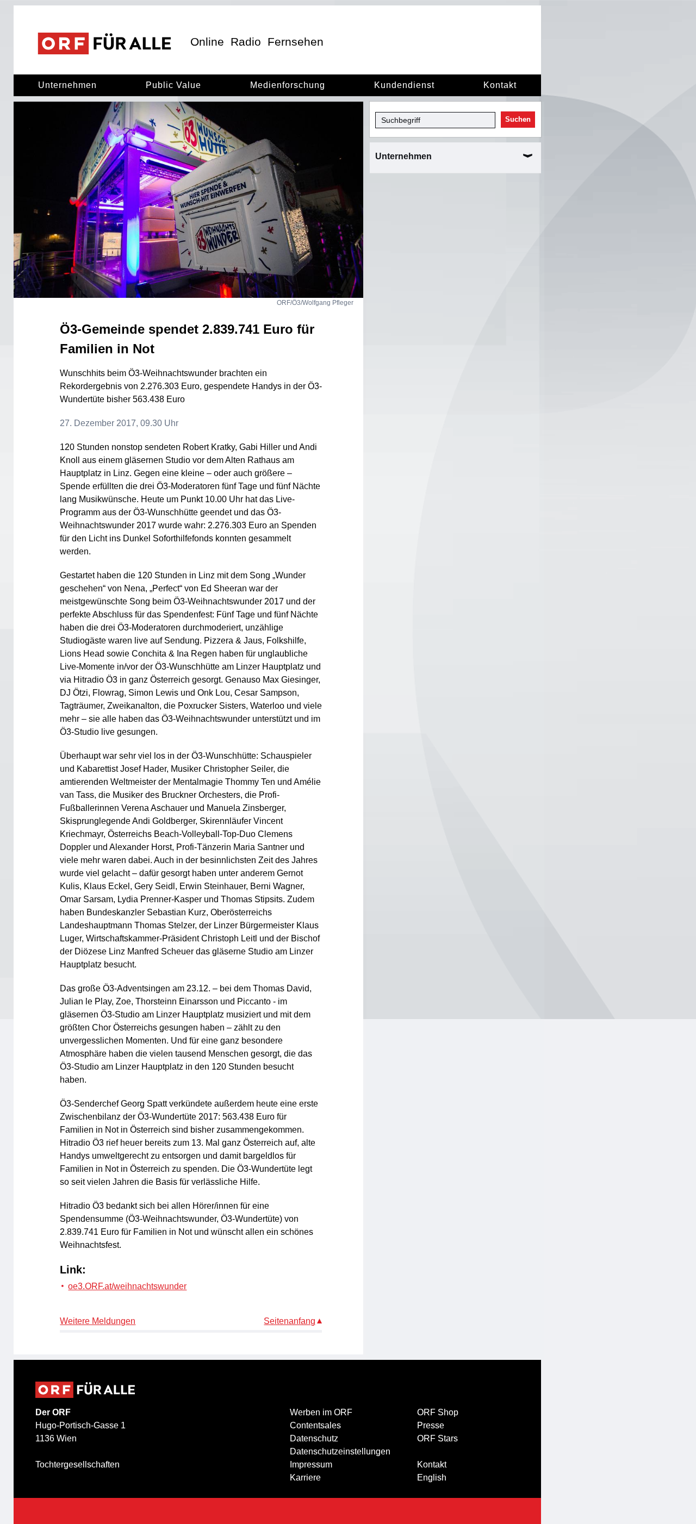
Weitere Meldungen (97, 1321)
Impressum (311, 1464)
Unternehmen (67, 85)
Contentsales (315, 1425)
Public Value (173, 85)
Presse (430, 1425)
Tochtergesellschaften (77, 1464)
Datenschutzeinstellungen (340, 1451)
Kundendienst (404, 85)
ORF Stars (437, 1438)
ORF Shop (437, 1412)
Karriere (305, 1477)
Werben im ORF (321, 1412)
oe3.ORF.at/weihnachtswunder (127, 1286)
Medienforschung (287, 85)
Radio (246, 41)
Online (207, 41)
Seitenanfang (289, 1321)
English (431, 1477)
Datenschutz (314, 1438)
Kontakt (500, 85)
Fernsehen (296, 41)
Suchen (518, 119)
